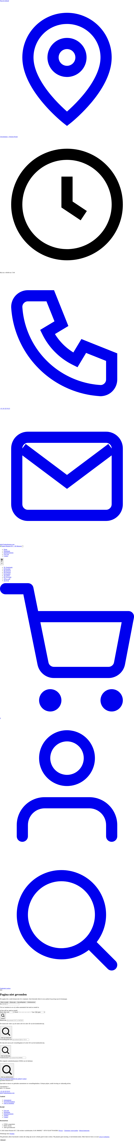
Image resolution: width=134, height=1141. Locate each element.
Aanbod (6, 1115)
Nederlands (8, 567)
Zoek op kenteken (9, 1103)
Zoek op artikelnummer (7, 1077)
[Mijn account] (67, 852)
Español (7, 574)
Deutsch (7, 570)
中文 (6, 580)
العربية (7, 579)
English (7, 569)
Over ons (6, 554)
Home (5, 549)
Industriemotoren (8, 552)
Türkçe (7, 575)
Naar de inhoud (4, 1)
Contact (6, 556)
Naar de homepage (5, 1079)
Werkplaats (7, 551)
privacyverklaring (104, 1137)
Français (7, 572)
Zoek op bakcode (5, 1056)
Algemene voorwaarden (71, 1130)
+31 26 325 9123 (5, 1091)
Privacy (61, 1130)
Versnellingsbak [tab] (21, 1002)
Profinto (12, 1133)
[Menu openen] (22, 546)
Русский (7, 577)
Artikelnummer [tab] (31, 1002)
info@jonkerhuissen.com (7, 1093)
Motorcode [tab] (12, 1002)
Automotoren (7, 1100)
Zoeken (3, 1018)
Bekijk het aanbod (16, 1079)
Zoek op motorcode (6, 1037)
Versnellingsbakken (9, 1101)
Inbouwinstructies (84, 1130)
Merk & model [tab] (4, 1002)
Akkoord (3, 1140)
